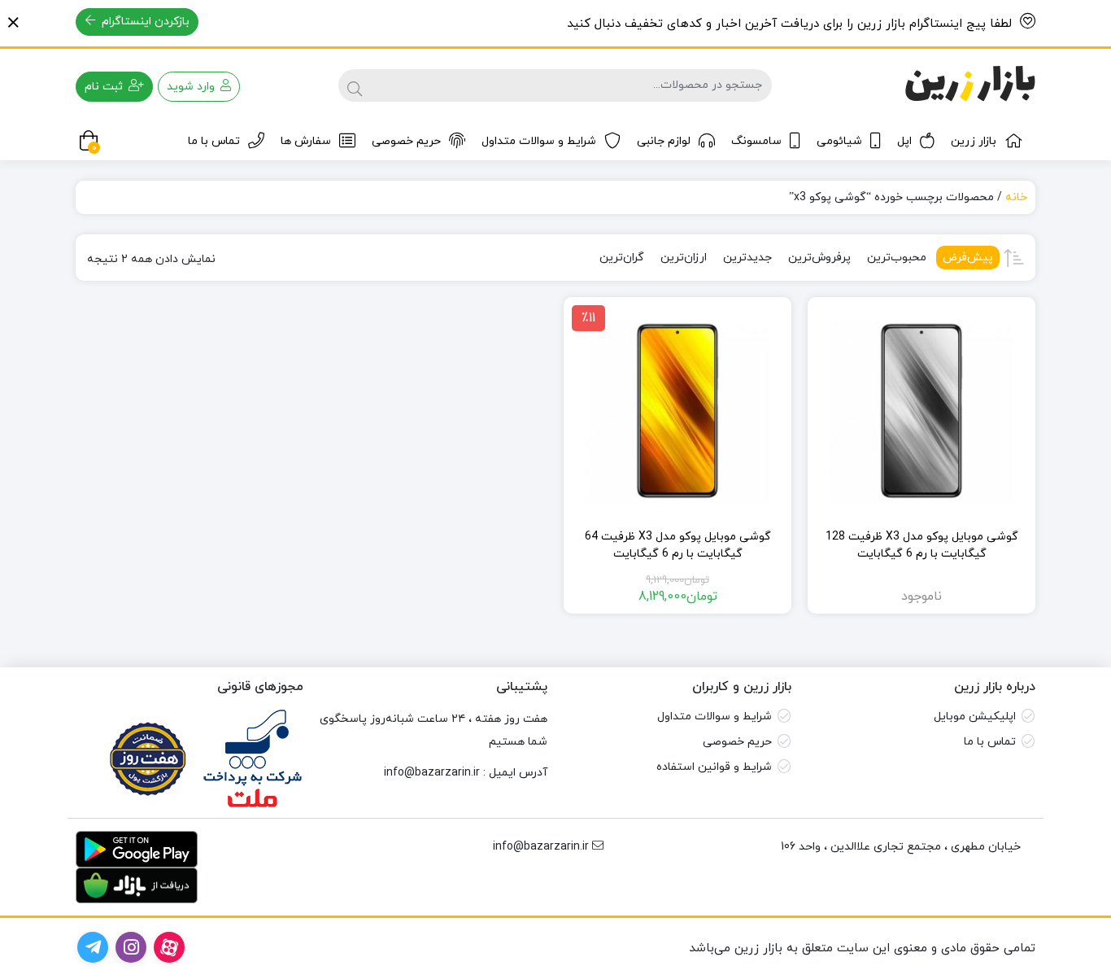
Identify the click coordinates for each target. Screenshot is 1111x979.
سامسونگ (756, 141)
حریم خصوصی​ (737, 742)
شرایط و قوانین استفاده (714, 767)
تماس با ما (214, 141)
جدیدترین (747, 257)
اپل (904, 141)
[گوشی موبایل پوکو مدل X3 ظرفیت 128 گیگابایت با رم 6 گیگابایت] (921, 411)
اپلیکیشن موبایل (975, 716)
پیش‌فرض (968, 257)
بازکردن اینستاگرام (144, 21)
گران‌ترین (621, 257)
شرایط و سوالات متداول (538, 141)
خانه (1016, 197)
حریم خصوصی (406, 141)
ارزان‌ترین (683, 257)
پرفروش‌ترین (819, 257)
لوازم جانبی (664, 141)
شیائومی (839, 141)
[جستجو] (354, 85)
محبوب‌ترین (896, 257)
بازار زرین (973, 141)
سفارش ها (306, 141)
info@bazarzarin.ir (432, 772)
